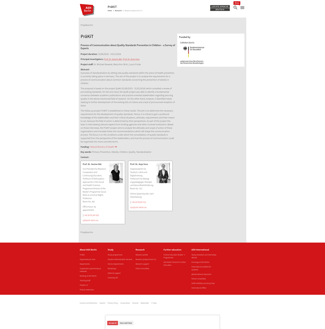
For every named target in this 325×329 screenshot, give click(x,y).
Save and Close (126, 323)
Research (118, 11)
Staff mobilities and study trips (203, 283)
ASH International (200, 249)
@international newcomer (201, 274)
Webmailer (145, 303)
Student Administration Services (120, 259)
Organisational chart (87, 259)
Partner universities (198, 278)
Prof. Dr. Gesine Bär (113, 59)
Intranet (135, 303)
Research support (142, 264)
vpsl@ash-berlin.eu (138, 207)
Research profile (142, 255)
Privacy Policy (113, 303)
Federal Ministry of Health (102, 146)
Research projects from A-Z (146, 259)
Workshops (112, 268)
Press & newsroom (87, 289)
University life (113, 277)
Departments (85, 264)
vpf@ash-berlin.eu (90, 220)
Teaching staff (85, 280)
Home (110, 11)
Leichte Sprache (220, 6)
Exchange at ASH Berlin (200, 262)
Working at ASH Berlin (88, 276)
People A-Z (84, 285)
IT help (154, 303)
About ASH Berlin (88, 249)
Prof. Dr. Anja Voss (131, 59)
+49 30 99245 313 (139, 202)
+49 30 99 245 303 (91, 215)
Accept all (113, 323)
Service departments (116, 264)
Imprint (103, 303)
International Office (198, 288)
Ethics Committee (142, 268)
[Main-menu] (242, 8)
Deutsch (220, 9)
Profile (82, 255)
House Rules (125, 303)
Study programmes (115, 255)
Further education (172, 249)
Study (110, 249)
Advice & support (114, 273)
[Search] (235, 8)
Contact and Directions (89, 303)
